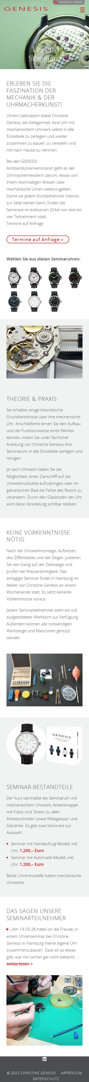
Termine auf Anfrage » (38, 239)
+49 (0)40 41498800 (71, 2)
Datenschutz (46, 1078)
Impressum (71, 1073)
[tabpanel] (44, 34)
